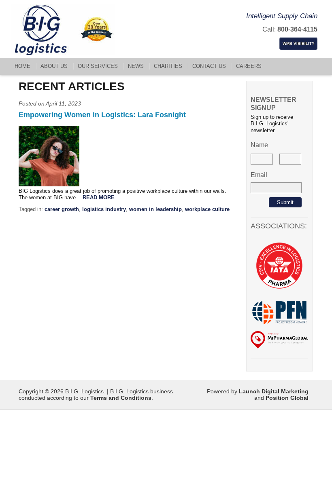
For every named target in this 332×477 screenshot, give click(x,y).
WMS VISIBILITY (299, 43)
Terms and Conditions (120, 398)
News (136, 66)
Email (259, 174)
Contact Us (209, 66)
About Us (54, 66)
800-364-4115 (297, 29)
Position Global (287, 398)
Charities (168, 66)
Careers (249, 66)
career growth (62, 209)
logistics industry (104, 209)
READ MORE (99, 197)
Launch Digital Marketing (274, 391)
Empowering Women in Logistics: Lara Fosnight (102, 115)
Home (22, 66)
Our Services (98, 66)
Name (259, 144)
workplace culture (207, 209)
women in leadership (155, 209)
